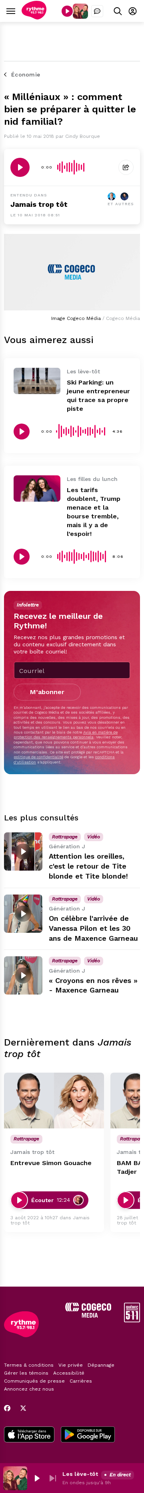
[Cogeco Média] (88, 1315)
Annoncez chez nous (29, 1389)
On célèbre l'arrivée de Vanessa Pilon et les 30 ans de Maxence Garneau (93, 928)
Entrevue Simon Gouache (51, 1163)
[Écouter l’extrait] (20, 167)
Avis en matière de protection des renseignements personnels (66, 734)
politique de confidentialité (38, 757)
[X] (23, 1408)
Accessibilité (68, 1373)
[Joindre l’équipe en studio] (97, 11)
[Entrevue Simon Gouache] (54, 1101)
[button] (37, 1478)
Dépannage (101, 1365)
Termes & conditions (29, 1365)
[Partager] (126, 167)
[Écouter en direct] (67, 11)
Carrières (81, 1381)
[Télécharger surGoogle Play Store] (88, 1435)
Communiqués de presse (34, 1381)
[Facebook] (7, 1408)
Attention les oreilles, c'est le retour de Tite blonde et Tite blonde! (88, 866)
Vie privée (70, 1365)
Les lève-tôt (80, 1474)
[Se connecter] (133, 11)
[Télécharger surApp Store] (29, 1435)
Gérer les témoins (26, 1373)
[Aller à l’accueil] (34, 17)
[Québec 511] (132, 1320)
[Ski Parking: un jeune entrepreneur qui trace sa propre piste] (37, 381)
